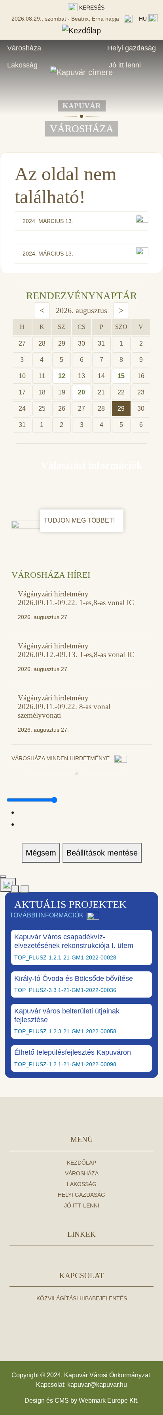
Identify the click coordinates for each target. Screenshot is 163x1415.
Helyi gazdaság (131, 48)
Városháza (24, 48)
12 (61, 376)
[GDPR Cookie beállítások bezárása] (3, 876)
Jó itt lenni (125, 65)
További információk (46, 915)
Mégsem (41, 852)
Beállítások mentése (102, 852)
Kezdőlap (81, 1162)
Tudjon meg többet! (80, 520)
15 (121, 376)
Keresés (91, 7)
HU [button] (143, 18)
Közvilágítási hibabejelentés (81, 1298)
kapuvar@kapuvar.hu (97, 1384)
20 (81, 392)
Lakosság (22, 65)
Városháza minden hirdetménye (61, 758)
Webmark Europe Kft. (108, 1400)
